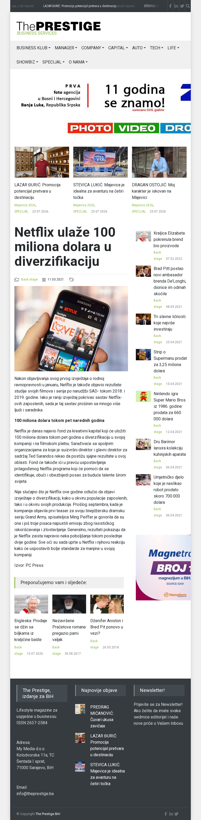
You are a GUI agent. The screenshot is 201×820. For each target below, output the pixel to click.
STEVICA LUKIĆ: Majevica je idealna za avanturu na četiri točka (40, 191)
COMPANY (91, 47)
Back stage (29, 279)
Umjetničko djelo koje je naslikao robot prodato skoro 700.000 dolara (169, 490)
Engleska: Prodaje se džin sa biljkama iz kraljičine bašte (30, 630)
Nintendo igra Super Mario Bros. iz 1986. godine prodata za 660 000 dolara (170, 406)
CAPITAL (116, 47)
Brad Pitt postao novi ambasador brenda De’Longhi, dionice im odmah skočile (170, 281)
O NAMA (77, 62)
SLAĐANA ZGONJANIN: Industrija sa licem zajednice (158, 188)
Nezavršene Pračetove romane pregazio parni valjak (69, 630)
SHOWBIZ (25, 62)
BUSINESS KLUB (31, 47)
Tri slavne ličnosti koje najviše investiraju (170, 323)
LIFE (172, 47)
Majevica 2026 (25, 205)
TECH (155, 47)
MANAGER (64, 47)
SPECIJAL (52, 62)
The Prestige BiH (48, 814)
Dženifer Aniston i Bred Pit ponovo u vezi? (106, 627)
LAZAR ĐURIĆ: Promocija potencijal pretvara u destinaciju (83, 6)
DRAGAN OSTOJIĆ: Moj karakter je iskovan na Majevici (94, 191)
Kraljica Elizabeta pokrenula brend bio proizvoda (169, 239)
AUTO (137, 47)
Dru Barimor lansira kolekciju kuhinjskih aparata (170, 448)
